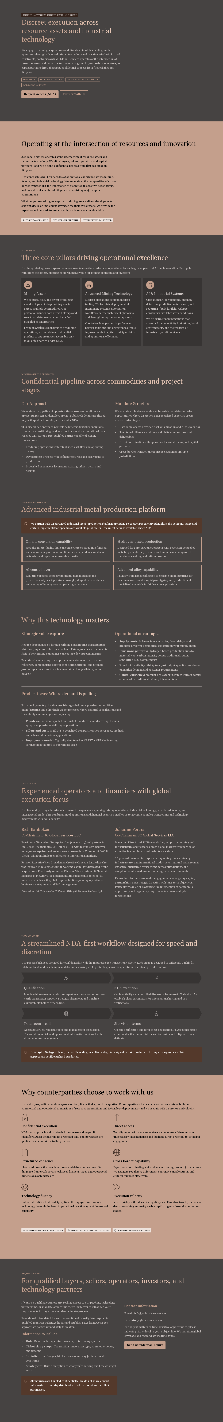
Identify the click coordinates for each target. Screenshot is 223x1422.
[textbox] (111, 711)
